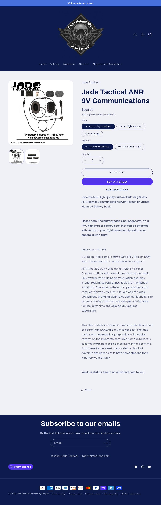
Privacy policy (75, 494)
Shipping (86, 115)
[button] (135, 34)
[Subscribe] (106, 443)
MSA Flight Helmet (131, 126)
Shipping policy (111, 494)
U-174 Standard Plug (97, 146)
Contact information (131, 494)
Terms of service (93, 494)
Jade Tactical (22, 494)
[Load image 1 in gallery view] (16, 156)
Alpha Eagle (92, 134)
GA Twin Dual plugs (129, 146)
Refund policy (58, 494)
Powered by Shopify (39, 494)
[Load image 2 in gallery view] (32, 156)
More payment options (117, 189)
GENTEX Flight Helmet (98, 126)
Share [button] (88, 390)
